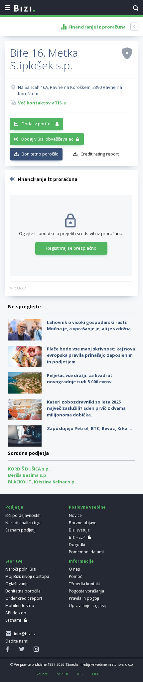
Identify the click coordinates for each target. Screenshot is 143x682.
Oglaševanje (17, 584)
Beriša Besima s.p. (28, 475)
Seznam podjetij (20, 530)
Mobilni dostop (19, 605)
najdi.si (62, 674)
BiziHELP (77, 537)
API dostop (15, 613)
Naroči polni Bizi (20, 569)
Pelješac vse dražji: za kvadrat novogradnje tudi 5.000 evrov (79, 378)
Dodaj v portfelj (37, 124)
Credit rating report (99, 154)
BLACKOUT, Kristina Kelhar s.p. (42, 482)
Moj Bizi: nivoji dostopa (27, 576)
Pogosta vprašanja (86, 591)
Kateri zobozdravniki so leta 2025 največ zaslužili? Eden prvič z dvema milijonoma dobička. (86, 408)
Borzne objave (82, 523)
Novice (75, 515)
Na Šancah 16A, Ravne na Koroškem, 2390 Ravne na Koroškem (70, 90)
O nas (74, 569)
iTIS (79, 674)
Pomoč (75, 576)
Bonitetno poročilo (40, 154)
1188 (95, 674)
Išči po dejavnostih (23, 515)
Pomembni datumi (86, 552)
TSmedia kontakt (84, 584)
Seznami (13, 620)
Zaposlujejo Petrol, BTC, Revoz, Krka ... (89, 428)
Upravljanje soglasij (87, 605)
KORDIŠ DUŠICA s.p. (29, 469)
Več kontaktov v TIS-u (42, 103)
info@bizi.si (24, 634)
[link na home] (24, 8)
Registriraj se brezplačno (71, 248)
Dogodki (77, 544)
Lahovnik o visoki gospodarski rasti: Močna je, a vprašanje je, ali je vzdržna (89, 325)
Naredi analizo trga (23, 523)
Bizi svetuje (79, 530)
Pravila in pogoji (84, 598)
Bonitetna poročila (23, 591)
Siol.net (42, 674)
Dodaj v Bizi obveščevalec (47, 139)
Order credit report (23, 598)
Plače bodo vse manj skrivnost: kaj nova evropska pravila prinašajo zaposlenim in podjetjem (91, 355)
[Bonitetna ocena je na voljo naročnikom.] (127, 53)
